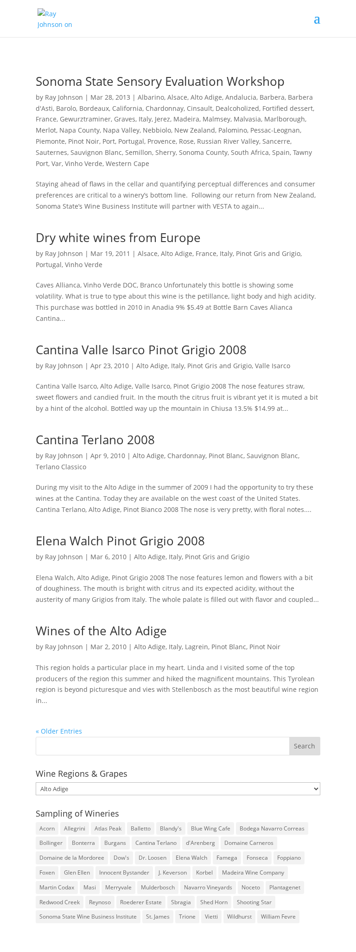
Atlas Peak (108, 828)
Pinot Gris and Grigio (268, 253)
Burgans (115, 843)
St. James (158, 916)
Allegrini (74, 828)
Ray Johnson (64, 97)
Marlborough (284, 119)
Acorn (47, 828)
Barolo (66, 108)
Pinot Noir (83, 141)
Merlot (46, 130)
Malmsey (216, 119)
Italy (145, 119)
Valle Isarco (272, 365)
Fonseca (257, 858)
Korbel (204, 872)
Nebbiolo (157, 130)
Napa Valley (121, 130)
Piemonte (50, 141)
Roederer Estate (141, 902)
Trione (187, 916)
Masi (89, 887)
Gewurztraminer (85, 119)
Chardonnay (165, 108)
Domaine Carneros (248, 843)
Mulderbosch (158, 887)
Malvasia (247, 119)
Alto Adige (206, 97)
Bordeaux (94, 108)
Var (56, 163)
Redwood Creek (59, 902)
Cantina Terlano (156, 843)
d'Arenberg (200, 843)
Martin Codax (56, 887)
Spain (281, 152)
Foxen (47, 872)
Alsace (177, 97)
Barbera (272, 97)
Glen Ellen (77, 872)
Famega (226, 858)
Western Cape (127, 163)
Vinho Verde (83, 163)
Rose (186, 141)
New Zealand (194, 130)
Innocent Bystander (124, 872)
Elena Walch (191, 858)
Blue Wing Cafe (210, 828)
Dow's (121, 858)
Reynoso (100, 902)
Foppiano (289, 858)
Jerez (162, 119)
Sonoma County (203, 152)
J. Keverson (173, 872)
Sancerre (276, 141)
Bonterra (83, 843)
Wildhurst (239, 916)
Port (108, 141)
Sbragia (181, 902)
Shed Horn (214, 902)
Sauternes (51, 152)
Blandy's (171, 828)
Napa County (79, 130)
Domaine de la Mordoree (71, 858)
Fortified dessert (287, 108)
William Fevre (278, 916)
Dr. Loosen (152, 858)
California (127, 108)
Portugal (131, 141)
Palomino (232, 130)
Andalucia (240, 97)
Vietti (211, 916)
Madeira (186, 119)
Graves (124, 119)
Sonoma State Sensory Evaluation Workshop (160, 81)
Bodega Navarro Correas (272, 828)
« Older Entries (59, 731)
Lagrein (196, 646)
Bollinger (51, 843)
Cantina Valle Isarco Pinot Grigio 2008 (141, 349)
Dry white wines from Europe (118, 237)
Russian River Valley (228, 141)
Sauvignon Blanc (96, 152)
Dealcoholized (237, 108)
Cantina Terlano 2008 (95, 439)
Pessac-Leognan (275, 130)
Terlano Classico (61, 466)
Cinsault (199, 108)
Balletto (141, 828)
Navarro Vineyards (208, 887)
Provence (161, 141)
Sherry (165, 152)
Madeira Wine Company (253, 872)
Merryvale (118, 887)
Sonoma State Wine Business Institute (88, 916)
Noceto (251, 887)
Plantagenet (284, 887)
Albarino (151, 97)
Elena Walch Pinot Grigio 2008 (120, 540)
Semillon (138, 152)
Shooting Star (254, 902)
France (46, 119)
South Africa (250, 152)
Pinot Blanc (226, 455)
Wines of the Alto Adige (101, 630)
